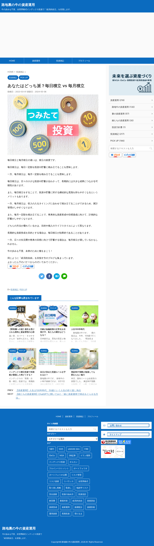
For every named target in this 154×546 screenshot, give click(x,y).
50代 (61, 449)
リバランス (69, 481)
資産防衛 (91, 507)
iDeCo (52, 455)
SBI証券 (72, 455)
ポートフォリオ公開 (58, 475)
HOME (12, 60)
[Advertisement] (77, 35)
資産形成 (53, 507)
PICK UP (23, 289)
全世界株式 (83, 481)
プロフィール (84, 60)
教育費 (52, 500)
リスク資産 (54, 481)
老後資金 (91, 500)
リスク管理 (76, 475)
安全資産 (53, 494)
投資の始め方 (68, 494)
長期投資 (66, 513)
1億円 (51, 449)
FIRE (86, 449)
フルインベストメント (59, 468)
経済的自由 (77, 500)
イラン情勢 (85, 455)
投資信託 (82, 494)
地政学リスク (82, 488)
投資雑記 (60, 60)
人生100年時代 (78, 329)
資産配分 (78, 507)
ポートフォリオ (80, 468)
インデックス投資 (57, 462)
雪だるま (78, 513)
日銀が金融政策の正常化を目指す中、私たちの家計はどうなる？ (53, 332)
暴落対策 (64, 500)
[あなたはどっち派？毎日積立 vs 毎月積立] (57, 276)
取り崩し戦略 (55, 488)
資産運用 (36, 60)
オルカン (73, 462)
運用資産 (53, 513)
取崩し (69, 488)
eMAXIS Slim (74, 449)
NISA (62, 455)
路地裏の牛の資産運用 (18, 5)
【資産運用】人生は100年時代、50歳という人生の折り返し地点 (48, 390)
